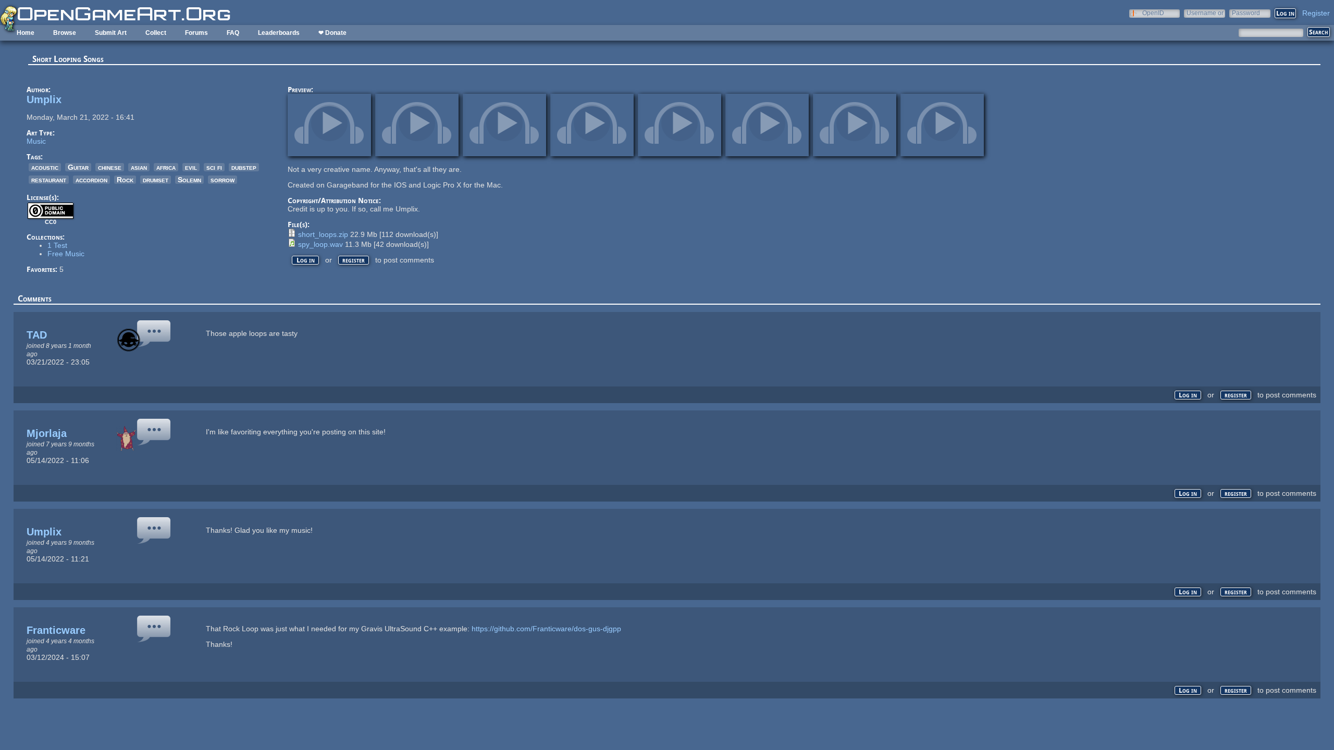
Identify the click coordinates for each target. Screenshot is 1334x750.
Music (36, 141)
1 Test (57, 245)
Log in (306, 260)
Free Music (65, 253)
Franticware (56, 630)
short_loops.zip (323, 234)
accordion (91, 180)
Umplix (44, 99)
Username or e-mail (1205, 12)
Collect (155, 32)
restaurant (48, 180)
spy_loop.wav (320, 244)
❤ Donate (332, 32)
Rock (125, 180)
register (353, 260)
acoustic (44, 167)
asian (139, 167)
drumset (155, 180)
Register (1316, 13)
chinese (109, 167)
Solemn (189, 180)
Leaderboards (279, 32)
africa (166, 167)
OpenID (1153, 12)
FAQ (233, 32)
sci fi (214, 167)
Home (25, 32)
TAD (37, 335)
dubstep (243, 167)
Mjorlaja (47, 433)
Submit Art (111, 32)
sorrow (222, 180)
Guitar (78, 167)
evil (191, 167)
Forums (196, 32)
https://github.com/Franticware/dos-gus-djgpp (546, 628)
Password (1246, 12)
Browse (64, 32)
